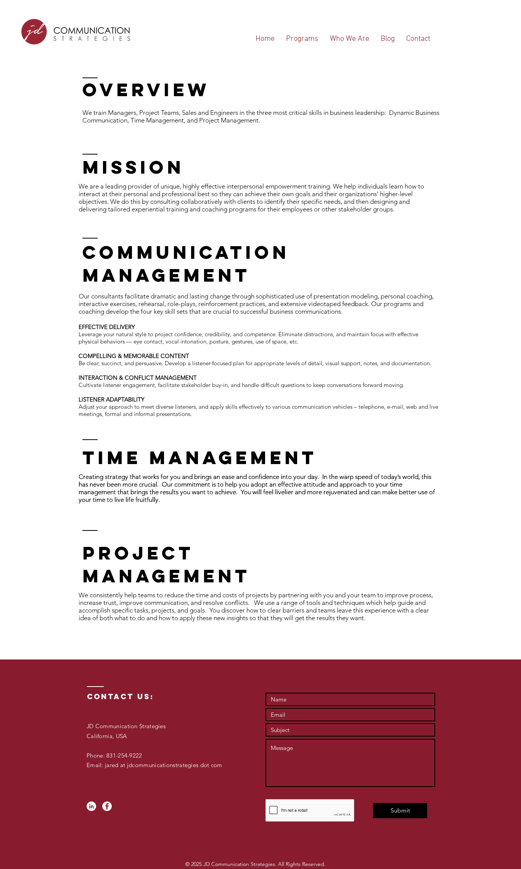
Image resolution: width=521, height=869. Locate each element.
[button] (302, 38)
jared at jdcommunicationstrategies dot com (162, 765)
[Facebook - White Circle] (107, 806)
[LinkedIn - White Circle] (91, 806)
